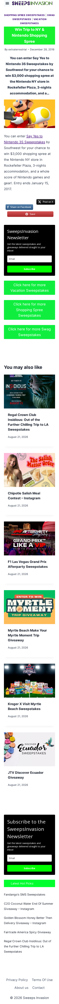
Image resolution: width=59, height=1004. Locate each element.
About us (21, 988)
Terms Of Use (42, 980)
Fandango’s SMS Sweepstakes (24, 894)
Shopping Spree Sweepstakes (24, 15)
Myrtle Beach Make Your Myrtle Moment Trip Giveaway (27, 635)
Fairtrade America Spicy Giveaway (27, 932)
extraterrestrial (17, 49)
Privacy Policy (17, 980)
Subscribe (29, 269)
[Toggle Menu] (7, 3)
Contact (38, 988)
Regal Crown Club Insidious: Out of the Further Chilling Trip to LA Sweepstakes (27, 946)
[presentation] (29, 391)
